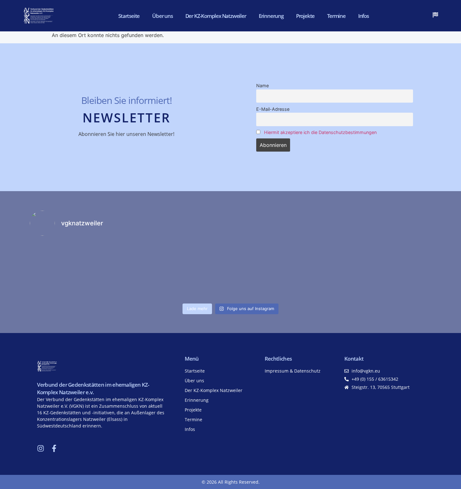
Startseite (129, 15)
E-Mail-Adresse (272, 109)
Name (262, 85)
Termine (336, 15)
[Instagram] (40, 448)
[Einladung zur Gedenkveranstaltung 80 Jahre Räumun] (281, 270)
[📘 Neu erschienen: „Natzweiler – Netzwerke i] (79, 270)
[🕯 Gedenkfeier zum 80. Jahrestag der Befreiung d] (180, 270)
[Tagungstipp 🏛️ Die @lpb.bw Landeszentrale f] (382, 270)
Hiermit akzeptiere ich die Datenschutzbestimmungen (320, 132)
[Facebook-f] (54, 448)
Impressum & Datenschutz (293, 371)
